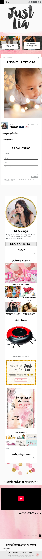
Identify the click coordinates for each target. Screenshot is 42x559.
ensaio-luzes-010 (21, 62)
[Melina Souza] (31, 437)
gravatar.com (8, 180)
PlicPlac (30, 556)
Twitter (36, 2)
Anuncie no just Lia (20, 244)
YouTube (29, 2)
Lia (12, 124)
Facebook (34, 2)
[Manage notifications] (37, 554)
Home (9, 553)
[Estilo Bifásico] (21, 437)
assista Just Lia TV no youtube (21, 482)
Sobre (15, 553)
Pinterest (38, 2)
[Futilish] (10, 443)
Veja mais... (10, 448)
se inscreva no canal (31, 536)
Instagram (32, 2)
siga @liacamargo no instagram (21, 545)
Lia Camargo (16, 556)
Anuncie (31, 553)
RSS (41, 2)
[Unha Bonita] (21, 443)
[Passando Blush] (31, 443)
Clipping (23, 553)
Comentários (34, 124)
